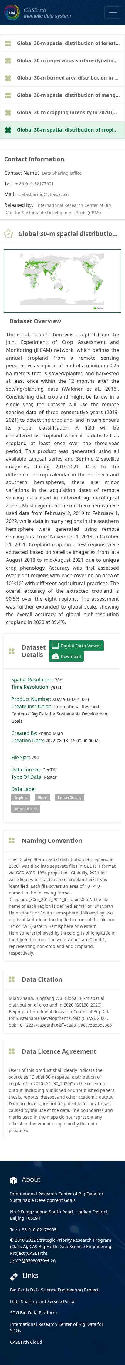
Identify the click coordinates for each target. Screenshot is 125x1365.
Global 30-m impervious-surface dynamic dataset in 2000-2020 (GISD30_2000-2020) (70, 60)
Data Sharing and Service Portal (43, 1301)
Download (71, 656)
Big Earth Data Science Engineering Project (54, 1290)
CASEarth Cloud (26, 1342)
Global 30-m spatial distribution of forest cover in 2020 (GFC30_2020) (70, 43)
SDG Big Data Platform (33, 1312)
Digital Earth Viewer (81, 646)
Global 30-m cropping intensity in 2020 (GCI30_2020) (70, 112)
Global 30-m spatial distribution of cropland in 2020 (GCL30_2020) (70, 129)
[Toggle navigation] (112, 12)
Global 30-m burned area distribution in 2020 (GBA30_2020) (70, 77)
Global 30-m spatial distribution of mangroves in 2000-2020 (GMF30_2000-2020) (70, 95)
